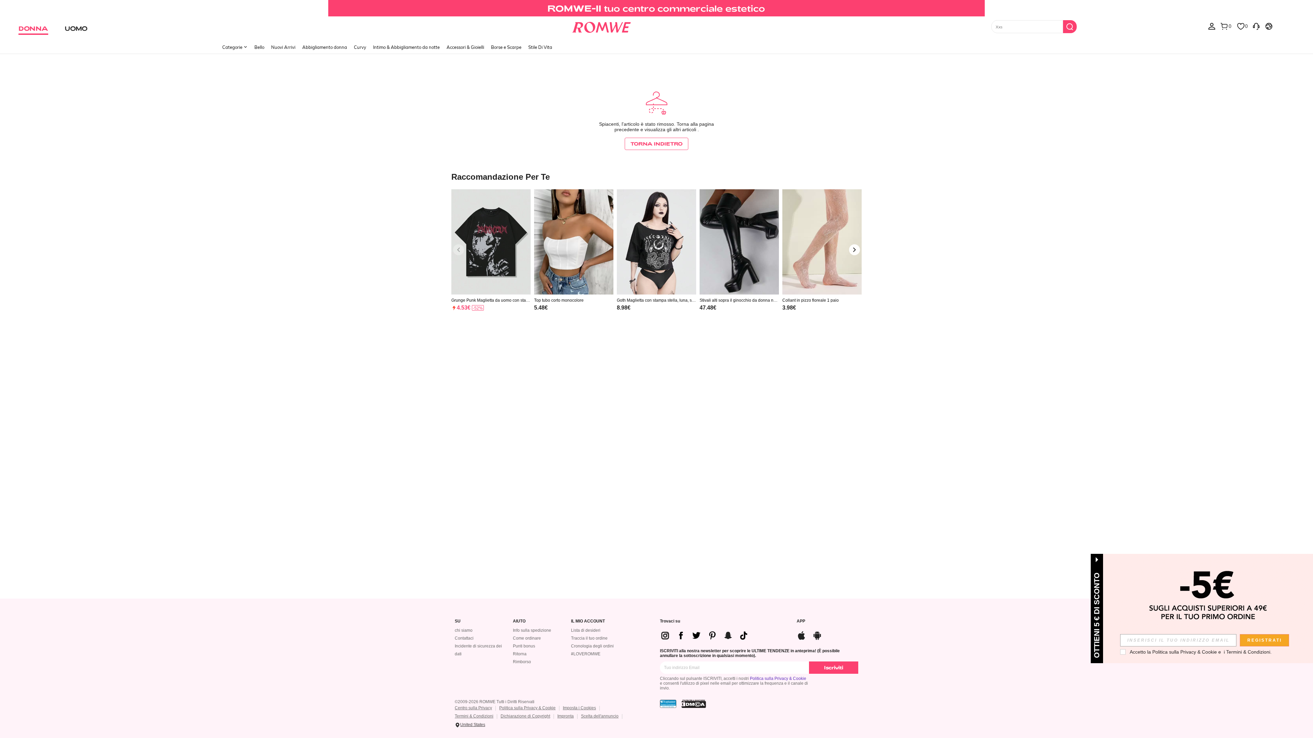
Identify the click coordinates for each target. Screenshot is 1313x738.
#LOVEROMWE (585, 654)
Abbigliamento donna (324, 47)
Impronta (565, 716)
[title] (656, 176)
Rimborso (522, 661)
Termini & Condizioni (474, 716)
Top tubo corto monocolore (559, 300)
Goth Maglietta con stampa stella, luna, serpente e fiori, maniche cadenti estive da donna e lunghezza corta (656, 300)
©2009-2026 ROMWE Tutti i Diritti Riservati (494, 701)
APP (801, 621)
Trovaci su (670, 621)
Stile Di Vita (540, 47)
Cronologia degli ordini (592, 646)
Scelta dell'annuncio (600, 716)
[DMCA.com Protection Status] (693, 704)
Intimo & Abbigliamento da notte (406, 47)
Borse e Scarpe (506, 47)
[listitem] (491, 258)
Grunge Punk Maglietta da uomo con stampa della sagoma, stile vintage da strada (490, 300)
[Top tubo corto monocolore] (573, 242)
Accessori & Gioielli (465, 47)
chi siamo (464, 630)
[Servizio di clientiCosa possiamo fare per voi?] (1256, 26)
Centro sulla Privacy (473, 708)
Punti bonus (524, 646)
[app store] (801, 634)
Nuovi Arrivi (283, 47)
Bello (259, 47)
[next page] (854, 249)
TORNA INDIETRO (656, 144)
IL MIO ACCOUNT (588, 621)
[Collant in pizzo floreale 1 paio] (822, 242)
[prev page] (458, 249)
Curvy (360, 47)
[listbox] (1212, 26)
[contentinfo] (463, 307)
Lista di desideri (585, 630)
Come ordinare (527, 638)
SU (458, 621)
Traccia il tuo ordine (589, 638)
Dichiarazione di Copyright (525, 716)
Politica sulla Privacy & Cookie (778, 678)
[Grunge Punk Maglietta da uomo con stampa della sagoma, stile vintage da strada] (491, 242)
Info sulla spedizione (532, 630)
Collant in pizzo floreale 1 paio (810, 300)
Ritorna (520, 654)
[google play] (817, 634)
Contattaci (464, 638)
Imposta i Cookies (579, 708)
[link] (656, 8)
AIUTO (519, 621)
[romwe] (602, 26)
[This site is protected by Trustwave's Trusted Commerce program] (668, 704)
